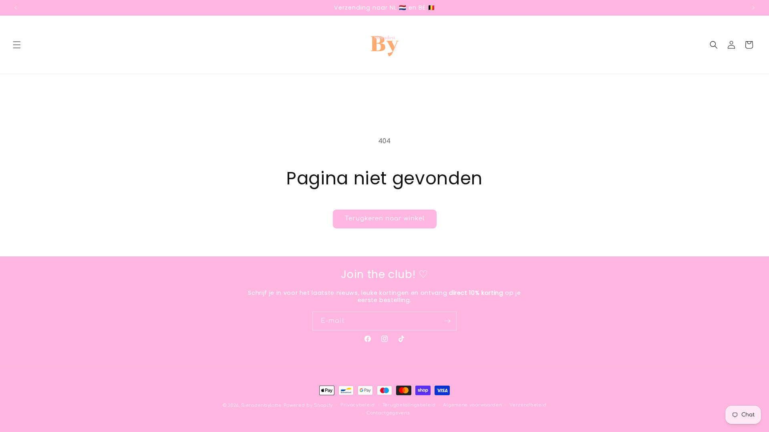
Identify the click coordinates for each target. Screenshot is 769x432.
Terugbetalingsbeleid (409, 405)
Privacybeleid (357, 405)
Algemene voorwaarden (472, 405)
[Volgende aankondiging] (753, 7)
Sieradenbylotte (261, 405)
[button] (17, 45)
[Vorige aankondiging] (15, 7)
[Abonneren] (447, 321)
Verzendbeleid (527, 405)
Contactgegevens (388, 413)
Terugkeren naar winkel (385, 218)
